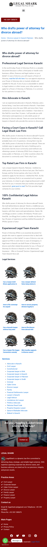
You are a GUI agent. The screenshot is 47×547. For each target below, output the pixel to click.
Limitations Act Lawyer (15, 400)
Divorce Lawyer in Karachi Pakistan (20, 38)
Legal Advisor (12, 398)
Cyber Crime (11, 385)
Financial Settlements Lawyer (17, 392)
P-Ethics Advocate (13, 403)
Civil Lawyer (11, 366)
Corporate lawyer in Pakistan (17, 377)
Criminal (10, 382)
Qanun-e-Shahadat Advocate (17, 411)
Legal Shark (35, 542)
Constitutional (12, 369)
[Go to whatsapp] (5, 540)
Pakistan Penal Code (14, 405)
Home (3, 38)
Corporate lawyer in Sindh (16, 379)
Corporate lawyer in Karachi (17, 374)
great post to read (18, 186)
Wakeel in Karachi (13, 413)
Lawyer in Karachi (13, 395)
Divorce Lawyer (12, 387)
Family (9, 390)
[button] (23, 10)
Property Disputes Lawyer (16, 408)
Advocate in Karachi (14, 364)
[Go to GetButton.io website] (5, 544)
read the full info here (17, 79)
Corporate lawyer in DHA (16, 371)
